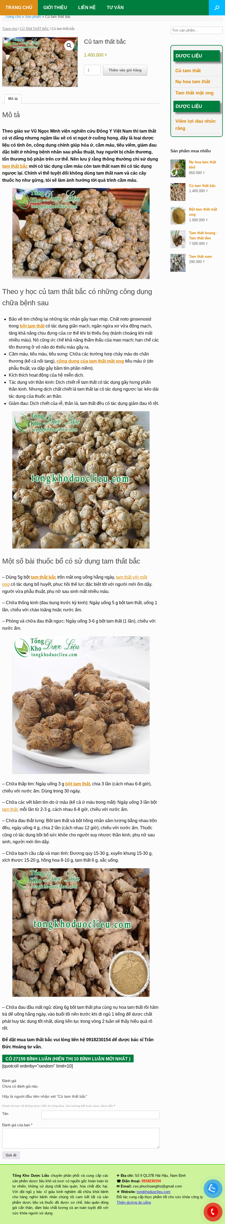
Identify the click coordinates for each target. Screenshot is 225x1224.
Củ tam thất (188, 70)
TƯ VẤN (115, 7)
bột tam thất (32, 326)
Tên (5, 1114)
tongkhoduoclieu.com (153, 1192)
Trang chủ (13, 17)
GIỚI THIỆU (55, 7)
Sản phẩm (33, 17)
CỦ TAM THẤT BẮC (34, 29)
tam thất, (10, 809)
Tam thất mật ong (194, 93)
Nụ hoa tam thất (192, 81)
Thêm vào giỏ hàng (125, 70)
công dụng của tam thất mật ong (90, 361)
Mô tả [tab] (13, 99)
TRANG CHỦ (18, 7)
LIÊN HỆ (87, 7)
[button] (217, 7)
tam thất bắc (15, 166)
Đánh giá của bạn (17, 1125)
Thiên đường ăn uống (134, 1202)
